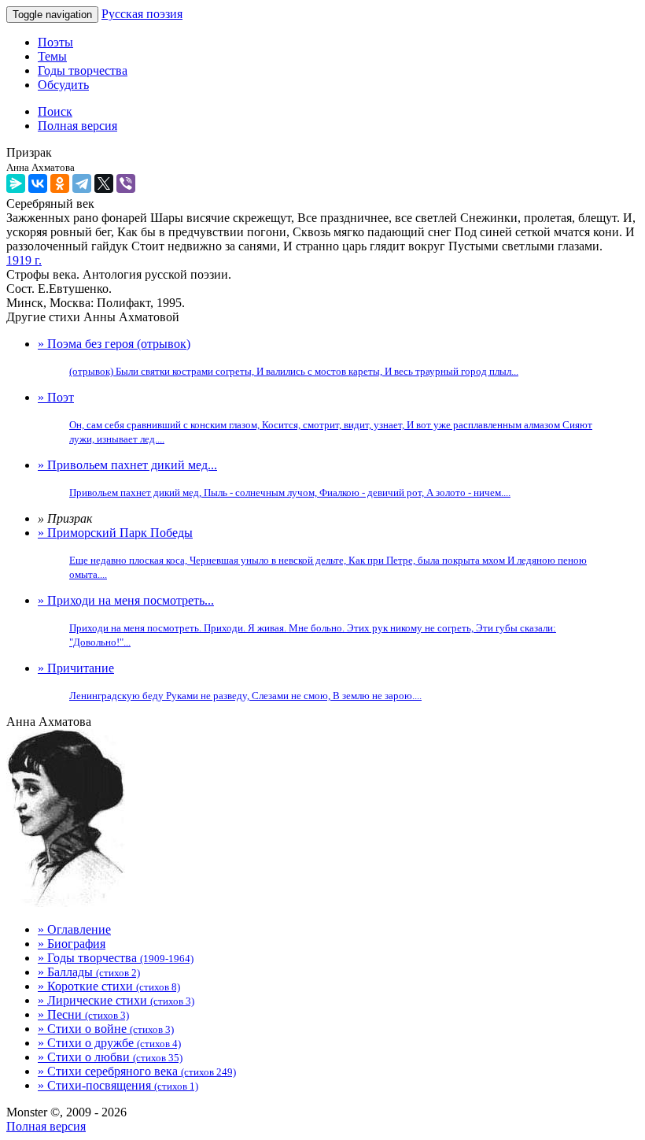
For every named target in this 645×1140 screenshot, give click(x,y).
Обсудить (63, 84)
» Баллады (89, 972)
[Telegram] (81, 183)
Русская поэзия (141, 13)
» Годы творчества (116, 957)
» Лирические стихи (116, 1000)
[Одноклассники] (59, 183)
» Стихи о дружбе (109, 1042)
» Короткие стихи (109, 986)
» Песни (83, 1014)
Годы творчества (82, 70)
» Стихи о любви (110, 1057)
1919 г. (24, 260)
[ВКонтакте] (37, 183)
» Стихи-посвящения (118, 1085)
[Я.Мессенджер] (15, 183)
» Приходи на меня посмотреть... (297, 621)
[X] (103, 183)
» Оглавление (74, 929)
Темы (52, 56)
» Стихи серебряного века (137, 1071)
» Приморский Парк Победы (312, 553)
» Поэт (315, 417)
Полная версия (46, 1126)
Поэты (55, 42)
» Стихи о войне (106, 1028)
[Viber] (125, 183)
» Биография (71, 943)
